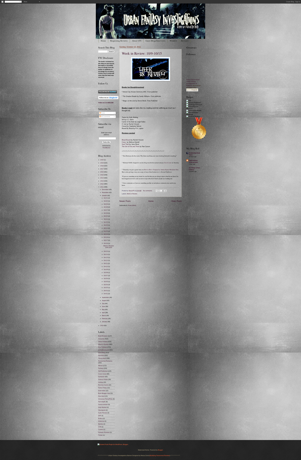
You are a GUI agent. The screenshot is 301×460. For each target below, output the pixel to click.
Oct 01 (106, 294)
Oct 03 (106, 287)
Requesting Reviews (119, 40)
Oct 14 (106, 254)
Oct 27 (106, 210)
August (104, 300)
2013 (102, 181)
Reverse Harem (103, 385)
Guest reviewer (103, 404)
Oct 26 (106, 213)
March (104, 315)
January (104, 321)
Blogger (160, 450)
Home (103, 40)
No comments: (148, 191)
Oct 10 (106, 266)
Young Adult (102, 358)
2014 (102, 178)
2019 (102, 163)
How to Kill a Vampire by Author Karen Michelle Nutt (161, 170)
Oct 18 (106, 237)
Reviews (184, 40)
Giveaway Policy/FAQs (105, 399)
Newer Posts (125, 201)
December (105, 189)
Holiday (100, 382)
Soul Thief (125, 144)
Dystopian (101, 376)
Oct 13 (106, 257)
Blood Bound (126, 140)
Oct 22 (106, 225)
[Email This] (156, 191)
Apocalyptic (102, 402)
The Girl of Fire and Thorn (130, 146)
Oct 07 (106, 275)
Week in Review (132, 194)
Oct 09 (106, 269)
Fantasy (100, 368)
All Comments (105, 116)
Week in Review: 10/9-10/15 (142, 53)
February (105, 318)
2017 (102, 169)
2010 (102, 325)
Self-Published (103, 371)
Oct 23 (106, 222)
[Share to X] (161, 191)
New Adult (101, 396)
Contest (100, 429)
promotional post (103, 350)
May (103, 309)
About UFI (136, 40)
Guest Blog (101, 353)
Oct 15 (106, 251)
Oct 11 (106, 263)
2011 (102, 187)
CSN (99, 427)
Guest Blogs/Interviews (155, 40)
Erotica (100, 418)
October (104, 195)
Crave (124, 142)
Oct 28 (106, 207)
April (103, 312)
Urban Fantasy (103, 341)
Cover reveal (102, 374)
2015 (102, 175)
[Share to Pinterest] (165, 191)
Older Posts (176, 201)
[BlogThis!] (159, 191)
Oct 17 (106, 240)
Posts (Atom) (132, 205)
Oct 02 (106, 290)
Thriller (100, 435)
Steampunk (101, 410)
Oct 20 (106, 231)
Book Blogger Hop (104, 393)
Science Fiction (103, 379)
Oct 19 (106, 234)
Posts (103, 113)
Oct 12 (106, 260)
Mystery (100, 424)
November (105, 192)
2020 (102, 160)
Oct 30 (106, 201)
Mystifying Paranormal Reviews (160, 455)
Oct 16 (106, 243)
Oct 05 (106, 281)
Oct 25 (106, 216)
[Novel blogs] (199, 142)
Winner (100, 365)
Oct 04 (106, 284)
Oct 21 (106, 228)
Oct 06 (106, 278)
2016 (102, 172)
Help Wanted (102, 407)
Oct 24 (106, 219)
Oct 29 (106, 204)
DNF (99, 416)
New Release (102, 347)
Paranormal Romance (105, 361)
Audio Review (102, 413)
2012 (102, 184)
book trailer (101, 390)
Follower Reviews (104, 432)
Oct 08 (106, 272)
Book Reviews (102, 336)
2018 (102, 166)
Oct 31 (106, 198)
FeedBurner (106, 148)
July (103, 303)
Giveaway (101, 339)
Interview (101, 355)
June (103, 306)
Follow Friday (102, 388)
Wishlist (173, 40)
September (105, 297)
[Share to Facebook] (163, 191)
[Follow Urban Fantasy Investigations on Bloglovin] (108, 99)
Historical (101, 421)
